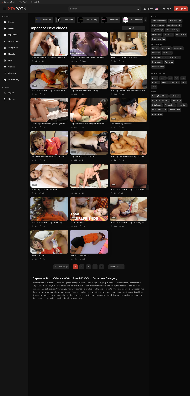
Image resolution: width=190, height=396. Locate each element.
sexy (183, 78)
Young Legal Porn (159, 96)
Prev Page (63, 267)
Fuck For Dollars (159, 110)
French (155, 48)
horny (163, 78)
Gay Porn (23, 2)
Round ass (166, 48)
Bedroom (167, 53)
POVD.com (156, 105)
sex (170, 78)
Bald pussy (156, 62)
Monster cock (158, 67)
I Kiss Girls (182, 105)
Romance (169, 62)
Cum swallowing (159, 57)
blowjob (155, 82)
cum (154, 87)
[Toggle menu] (4, 9)
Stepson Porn (9, 2)
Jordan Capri (174, 110)
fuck (184, 82)
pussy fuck (174, 82)
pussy (154, 78)
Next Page (114, 267)
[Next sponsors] (145, 19)
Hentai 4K (35, 2)
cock (164, 82)
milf (176, 78)
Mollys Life (175, 96)
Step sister (178, 48)
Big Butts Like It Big (160, 101)
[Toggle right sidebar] (147, 187)
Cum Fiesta (157, 114)
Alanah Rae (169, 105)
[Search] (138, 9)
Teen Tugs (176, 101)
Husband (156, 53)
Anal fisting (174, 57)
